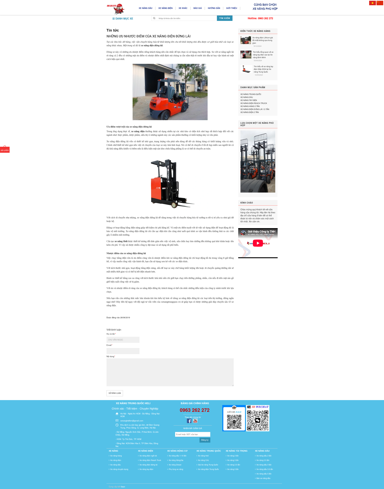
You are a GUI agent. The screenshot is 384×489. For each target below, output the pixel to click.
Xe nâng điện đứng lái (149, 464)
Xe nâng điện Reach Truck (150, 460)
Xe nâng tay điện (146, 469)
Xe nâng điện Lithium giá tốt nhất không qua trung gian (262, 40)
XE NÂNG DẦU (246, 97)
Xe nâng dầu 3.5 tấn (264, 469)
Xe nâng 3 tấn (233, 460)
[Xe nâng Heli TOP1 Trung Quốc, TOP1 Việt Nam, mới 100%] (115, 9)
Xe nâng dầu (115, 464)
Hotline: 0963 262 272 (260, 18)
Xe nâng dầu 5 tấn (264, 473)
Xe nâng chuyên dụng (119, 469)
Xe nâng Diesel (175, 464)
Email (109, 345)
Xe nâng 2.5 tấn (233, 464)
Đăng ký (204, 440)
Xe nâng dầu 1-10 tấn (177, 455)
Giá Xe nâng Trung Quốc (208, 464)
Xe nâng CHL (203, 460)
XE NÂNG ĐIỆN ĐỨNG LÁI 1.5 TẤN (254, 109)
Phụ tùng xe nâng (176, 469)
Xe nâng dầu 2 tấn (264, 455)
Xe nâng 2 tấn (233, 455)
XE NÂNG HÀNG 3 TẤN (250, 106)
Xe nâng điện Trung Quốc (208, 469)
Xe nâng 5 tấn (233, 469)
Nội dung (110, 356)
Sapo (123, 486)
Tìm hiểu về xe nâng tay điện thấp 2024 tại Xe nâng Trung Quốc (263, 69)
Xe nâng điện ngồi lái (148, 455)
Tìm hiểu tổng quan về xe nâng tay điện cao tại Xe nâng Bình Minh (263, 55)
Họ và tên (111, 334)
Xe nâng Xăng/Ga (176, 460)
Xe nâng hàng (116, 455)
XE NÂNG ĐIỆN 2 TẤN (249, 112)
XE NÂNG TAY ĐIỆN (248, 100)
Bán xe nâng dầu (263, 478)
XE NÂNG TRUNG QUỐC (250, 94)
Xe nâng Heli (203, 455)
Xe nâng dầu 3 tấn (264, 464)
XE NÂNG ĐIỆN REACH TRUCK (253, 103)
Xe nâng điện (115, 460)
